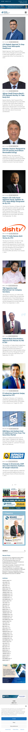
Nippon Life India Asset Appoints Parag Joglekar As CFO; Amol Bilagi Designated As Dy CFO (13, 200)
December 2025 (6, 594)
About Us (22, 729)
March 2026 (5, 588)
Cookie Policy (8, 729)
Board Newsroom (13, 42)
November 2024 (6, 616)
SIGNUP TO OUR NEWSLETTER (22, 2)
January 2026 (6, 592)
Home (14, 701)
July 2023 (5, 643)
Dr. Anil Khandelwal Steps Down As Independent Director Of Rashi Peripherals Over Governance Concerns (13, 562)
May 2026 (5, 585)
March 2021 (5, 656)
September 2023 (6, 639)
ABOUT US (8, 1)
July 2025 (5, 602)
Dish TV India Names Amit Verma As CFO (12, 237)
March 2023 (5, 650)
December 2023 (6, 634)
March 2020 (5, 660)
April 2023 (5, 648)
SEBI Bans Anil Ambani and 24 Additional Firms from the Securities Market (14, 433)
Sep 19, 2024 (5, 195)
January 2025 (6, 612)
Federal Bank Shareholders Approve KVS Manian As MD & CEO (13, 340)
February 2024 (6, 631)
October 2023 (6, 638)
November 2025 (6, 595)
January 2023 (6, 653)
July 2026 (5, 582)
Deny (14, 722)
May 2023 (5, 646)
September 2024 (6, 619)
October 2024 (6, 617)
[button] (26, 706)
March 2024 (5, 629)
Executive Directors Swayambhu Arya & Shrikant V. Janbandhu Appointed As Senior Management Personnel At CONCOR (13, 572)
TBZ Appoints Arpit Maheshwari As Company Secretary (12, 290)
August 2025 (6, 600)
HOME (2, 1)
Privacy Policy (15, 729)
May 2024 (5, 626)
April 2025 (5, 607)
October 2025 (6, 597)
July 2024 (5, 622)
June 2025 (5, 604)
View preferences (14, 726)
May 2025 (5, 605)
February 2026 (6, 590)
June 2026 (5, 583)
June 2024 (5, 624)
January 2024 (6, 633)
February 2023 (6, 651)
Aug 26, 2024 (6, 428)
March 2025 (5, 609)
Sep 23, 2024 (5, 146)
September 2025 (6, 599)
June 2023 (5, 644)
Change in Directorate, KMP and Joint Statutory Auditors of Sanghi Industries (13, 466)
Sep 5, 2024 (5, 285)
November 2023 (6, 636)
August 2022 (6, 655)
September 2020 (6, 658)
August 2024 (6, 621)
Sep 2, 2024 (5, 336)
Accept (14, 718)
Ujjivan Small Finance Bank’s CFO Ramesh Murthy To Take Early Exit (13, 95)
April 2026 (5, 587)
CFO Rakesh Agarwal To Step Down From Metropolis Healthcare (13, 46)
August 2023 (6, 641)
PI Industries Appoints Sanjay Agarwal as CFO (14, 394)
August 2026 (6, 580)
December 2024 (6, 614)
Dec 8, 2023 (5, 461)
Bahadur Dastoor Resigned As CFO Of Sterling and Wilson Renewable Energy (14, 150)
